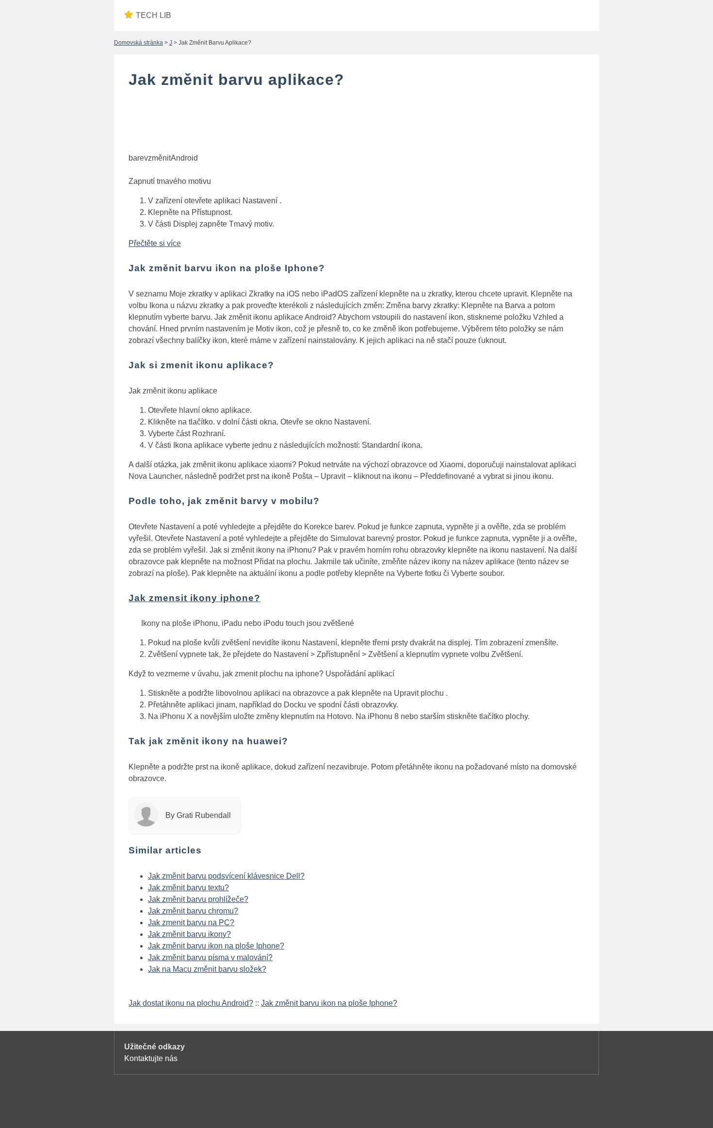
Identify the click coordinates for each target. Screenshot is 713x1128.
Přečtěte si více (155, 243)
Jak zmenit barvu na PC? (191, 922)
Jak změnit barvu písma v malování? (210, 957)
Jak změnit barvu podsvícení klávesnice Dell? (226, 876)
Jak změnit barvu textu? (188, 887)
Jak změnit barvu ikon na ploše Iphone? (216, 946)
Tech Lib (153, 15)
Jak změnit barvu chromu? (193, 911)
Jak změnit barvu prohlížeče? (198, 899)
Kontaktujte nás (151, 1058)
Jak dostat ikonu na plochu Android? (191, 1003)
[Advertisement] (356, 123)
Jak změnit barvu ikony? (189, 934)
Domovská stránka (138, 42)
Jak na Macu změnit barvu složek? (207, 969)
